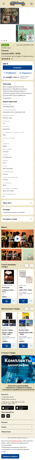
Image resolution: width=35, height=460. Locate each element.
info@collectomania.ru (8, 399)
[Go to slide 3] (6, 40)
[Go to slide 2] (4, 40)
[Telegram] (3, 416)
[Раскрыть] (32, 422)
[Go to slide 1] (2, 40)
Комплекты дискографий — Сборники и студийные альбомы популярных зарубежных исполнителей (18, 388)
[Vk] (8, 416)
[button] (11, 255)
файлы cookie (17, 441)
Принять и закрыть (10, 456)
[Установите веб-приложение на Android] (21, 408)
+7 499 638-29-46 (7, 397)
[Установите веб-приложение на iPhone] (7, 408)
